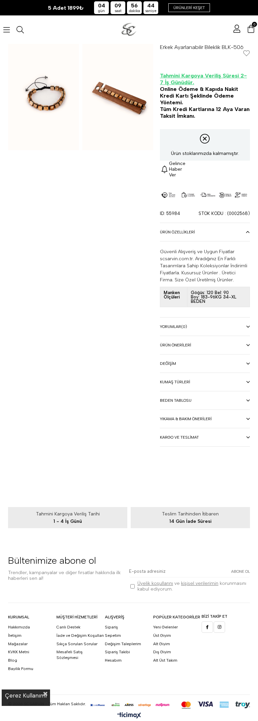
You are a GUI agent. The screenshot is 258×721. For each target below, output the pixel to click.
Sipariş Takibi (117, 652)
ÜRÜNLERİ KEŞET (189, 7)
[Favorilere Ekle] (246, 53)
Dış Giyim (162, 652)
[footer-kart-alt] (129, 705)
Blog (12, 660)
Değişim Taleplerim (123, 644)
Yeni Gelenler (165, 627)
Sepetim (113, 635)
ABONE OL (240, 571)
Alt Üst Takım (165, 660)
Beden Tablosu (175, 400)
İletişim (15, 635)
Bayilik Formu (20, 668)
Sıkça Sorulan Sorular (76, 644)
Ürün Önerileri (175, 345)
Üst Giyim (162, 635)
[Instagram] (219, 627)
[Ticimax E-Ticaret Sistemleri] (129, 715)
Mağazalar (18, 644)
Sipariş (111, 627)
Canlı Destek (68, 627)
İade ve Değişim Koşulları (80, 635)
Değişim (168, 363)
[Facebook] (207, 627)
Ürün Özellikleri (177, 232)
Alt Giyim (161, 644)
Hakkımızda (19, 627)
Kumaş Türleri (175, 382)
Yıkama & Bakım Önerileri (186, 419)
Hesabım (113, 660)
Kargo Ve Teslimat (179, 437)
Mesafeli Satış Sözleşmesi (69, 655)
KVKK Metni (18, 652)
